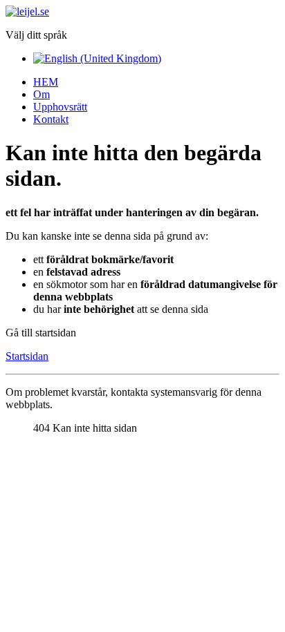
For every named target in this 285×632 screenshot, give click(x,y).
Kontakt (50, 119)
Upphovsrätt (60, 107)
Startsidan (27, 356)
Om (41, 94)
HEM (45, 82)
